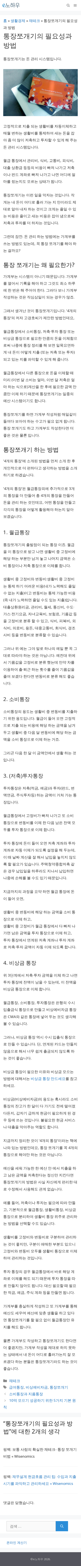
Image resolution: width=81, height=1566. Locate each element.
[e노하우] (11, 5)
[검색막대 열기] (68, 5)
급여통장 (16, 1387)
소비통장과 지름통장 (26, 1393)
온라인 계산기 (16, 1542)
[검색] (62, 1526)
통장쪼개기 (59, 1387)
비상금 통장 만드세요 (48, 1078)
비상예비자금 (37, 1387)
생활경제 (18, 20)
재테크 (34, 20)
